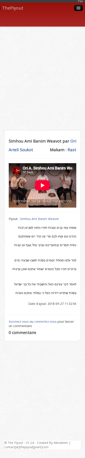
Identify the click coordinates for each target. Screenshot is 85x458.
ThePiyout (12, 8)
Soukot (26, 149)
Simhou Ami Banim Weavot (39, 219)
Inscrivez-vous (19, 321)
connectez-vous (45, 321)
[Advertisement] (42, 73)
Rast (72, 149)
